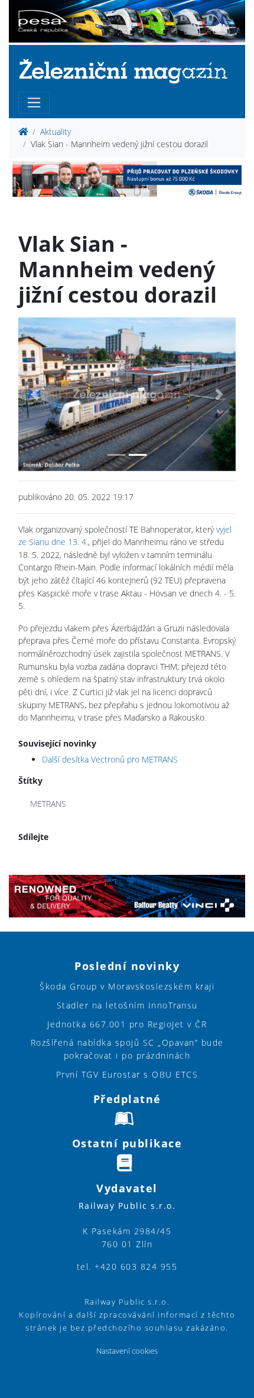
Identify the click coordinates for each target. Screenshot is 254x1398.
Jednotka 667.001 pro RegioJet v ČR (127, 1024)
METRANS (48, 803)
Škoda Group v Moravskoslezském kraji (127, 986)
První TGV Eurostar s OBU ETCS (127, 1074)
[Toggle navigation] (34, 102)
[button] (34, 394)
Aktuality (55, 131)
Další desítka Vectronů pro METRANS (110, 759)
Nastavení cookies (127, 1351)
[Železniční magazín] (127, 71)
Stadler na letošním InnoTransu (127, 1005)
